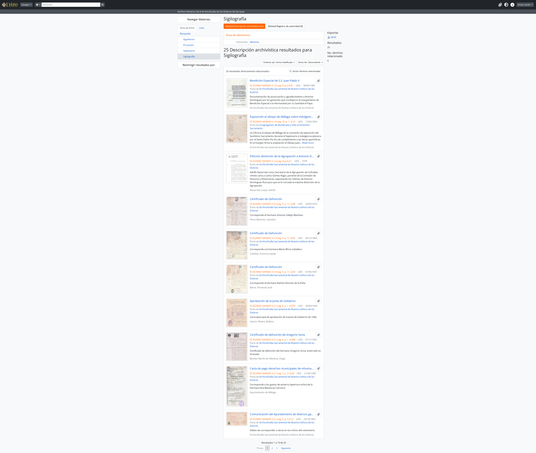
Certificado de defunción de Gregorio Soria (277, 334)
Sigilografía (189, 56)
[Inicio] (11, 4)
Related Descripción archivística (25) (244, 26)
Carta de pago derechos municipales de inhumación (282, 368)
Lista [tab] (201, 27)
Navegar (25, 4)
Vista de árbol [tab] (187, 27)
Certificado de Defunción (266, 199)
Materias (254, 42)
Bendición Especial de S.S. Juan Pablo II (275, 80)
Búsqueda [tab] (185, 33)
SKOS (333, 37)
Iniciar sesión (524, 4)
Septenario (189, 50)
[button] (500, 5)
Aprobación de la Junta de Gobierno (273, 301)
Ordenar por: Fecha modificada (278, 62)
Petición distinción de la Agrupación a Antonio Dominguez (282, 156)
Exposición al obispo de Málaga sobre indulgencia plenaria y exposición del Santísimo (282, 116)
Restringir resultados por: (199, 65)
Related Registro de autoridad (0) (285, 26)
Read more (308, 142)
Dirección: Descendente (309, 62)
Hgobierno (189, 39)
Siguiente (286, 448)
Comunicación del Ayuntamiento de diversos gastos (282, 414)
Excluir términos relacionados (306, 71)
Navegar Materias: (199, 19)
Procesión (188, 45)
